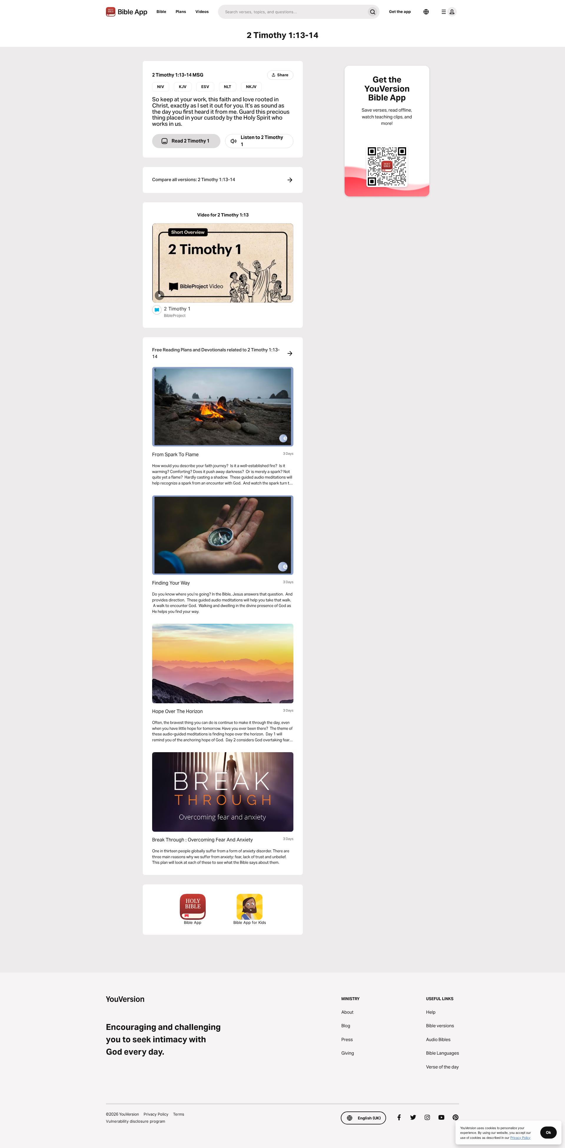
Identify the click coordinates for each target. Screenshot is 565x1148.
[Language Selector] (426, 12)
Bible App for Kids (249, 922)
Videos (202, 11)
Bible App (192, 922)
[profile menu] (448, 12)
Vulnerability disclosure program (135, 1121)
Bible (161, 11)
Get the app (400, 11)
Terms (178, 1114)
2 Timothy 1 (183, 308)
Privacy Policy (156, 1114)
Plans (181, 11)
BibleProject (175, 315)
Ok (548, 1132)
